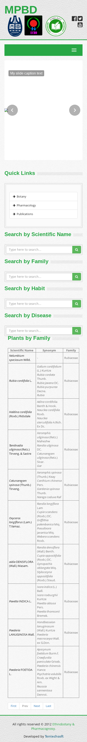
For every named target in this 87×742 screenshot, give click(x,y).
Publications (24, 214)
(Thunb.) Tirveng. (20, 485)
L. (20, 381)
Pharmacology (25, 205)
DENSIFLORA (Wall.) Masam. (21, 564)
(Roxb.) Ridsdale (20, 414)
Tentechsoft (54, 736)
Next (37, 706)
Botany (20, 196)
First (14, 706)
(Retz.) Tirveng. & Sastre (20, 449)
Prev (25, 706)
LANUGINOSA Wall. (21, 632)
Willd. (20, 358)
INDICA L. (20, 601)
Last (48, 706)
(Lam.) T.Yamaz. (20, 522)
